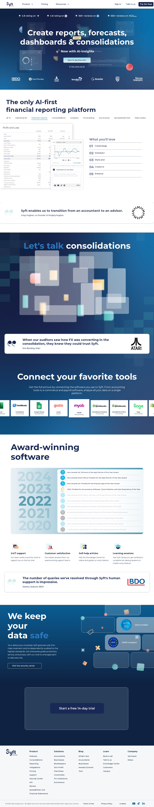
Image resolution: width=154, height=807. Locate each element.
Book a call (107, 756)
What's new (84, 756)
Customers (108, 767)
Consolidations (35, 760)
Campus (106, 771)
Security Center (36, 779)
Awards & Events (86, 767)
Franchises (59, 771)
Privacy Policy (106, 804)
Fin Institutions (60, 779)
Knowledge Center (111, 764)
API (31, 782)
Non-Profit (58, 767)
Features (33, 756)
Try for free (146, 4)
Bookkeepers (60, 764)
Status (130, 760)
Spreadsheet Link (37, 790)
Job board (132, 756)
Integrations (34, 767)
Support (33, 775)
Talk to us (130, 4)
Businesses (59, 760)
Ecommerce (59, 782)
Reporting (33, 764)
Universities (59, 775)
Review (32, 786)
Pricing (44, 4)
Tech (81, 771)
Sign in (118, 4)
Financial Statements (38, 794)
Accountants (59, 756)
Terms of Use (88, 804)
